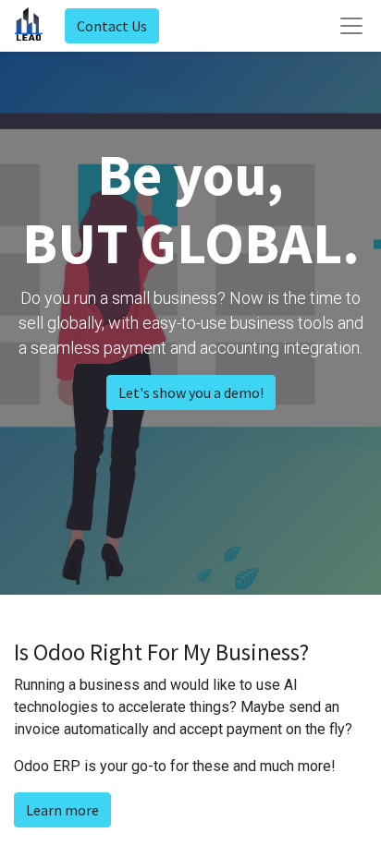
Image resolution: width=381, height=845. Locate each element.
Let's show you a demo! (191, 392)
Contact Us (112, 26)
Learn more (62, 810)
